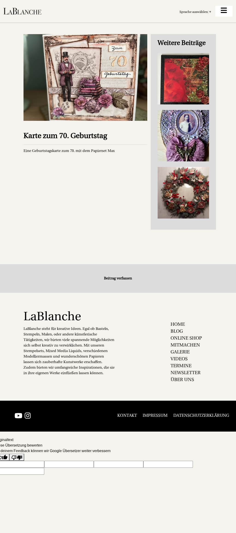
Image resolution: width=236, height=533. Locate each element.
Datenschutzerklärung (201, 416)
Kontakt (127, 416)
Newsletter (186, 373)
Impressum (155, 416)
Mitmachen (185, 345)
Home (178, 324)
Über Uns (182, 380)
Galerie (180, 352)
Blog (177, 331)
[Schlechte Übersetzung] (16, 457)
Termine (181, 366)
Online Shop (186, 338)
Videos (179, 359)
